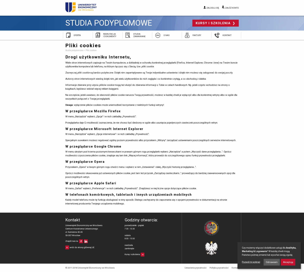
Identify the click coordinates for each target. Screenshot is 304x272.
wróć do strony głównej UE (82, 247)
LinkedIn (86, 241)
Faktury (197, 35)
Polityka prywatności (219, 268)
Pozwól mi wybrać (251, 262)
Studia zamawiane (139, 35)
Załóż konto (232, 8)
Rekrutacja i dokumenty (109, 35)
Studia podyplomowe (108, 23)
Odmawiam (272, 262)
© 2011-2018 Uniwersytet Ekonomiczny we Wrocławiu (90, 268)
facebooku (81, 241)
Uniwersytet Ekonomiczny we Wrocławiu (81, 7)
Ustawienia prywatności (195, 268)
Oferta (77, 35)
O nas (167, 35)
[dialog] (269, 255)
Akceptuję (288, 262)
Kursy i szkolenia (214, 23)
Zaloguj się (212, 8)
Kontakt (227, 35)
